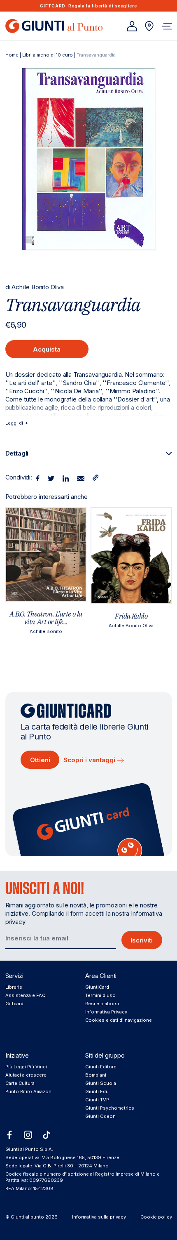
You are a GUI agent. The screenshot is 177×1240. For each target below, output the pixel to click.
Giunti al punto (27, 1217)
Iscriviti (141, 940)
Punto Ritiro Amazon (28, 1091)
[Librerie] (149, 26)
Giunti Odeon (100, 1116)
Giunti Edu (97, 1091)
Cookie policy (156, 1216)
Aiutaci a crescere (26, 1075)
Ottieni (40, 760)
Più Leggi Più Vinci (26, 1067)
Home (12, 55)
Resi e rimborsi (102, 1003)
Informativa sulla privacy (99, 1216)
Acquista (47, 349)
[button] (167, 26)
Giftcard (14, 1003)
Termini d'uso (100, 995)
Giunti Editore (100, 1067)
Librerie (13, 987)
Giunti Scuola (100, 1083)
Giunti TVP (97, 1100)
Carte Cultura (20, 1083)
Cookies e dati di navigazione (118, 1020)
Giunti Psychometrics (109, 1108)
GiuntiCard (97, 987)
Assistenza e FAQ (25, 995)
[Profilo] (132, 26)
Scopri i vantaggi (90, 760)
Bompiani (95, 1075)
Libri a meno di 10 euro (47, 55)
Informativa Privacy (106, 1012)
